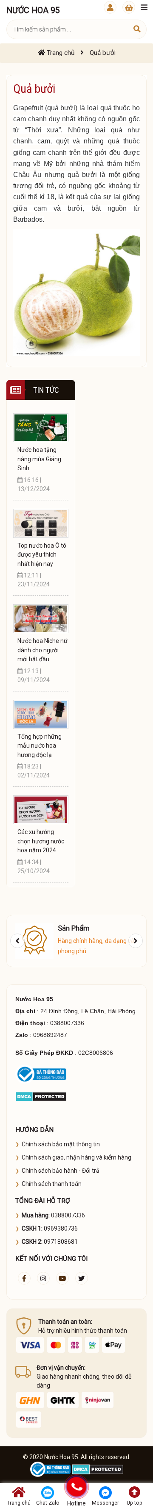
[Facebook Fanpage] (24, 1278)
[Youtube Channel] (62, 1278)
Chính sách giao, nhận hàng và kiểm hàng (76, 1157)
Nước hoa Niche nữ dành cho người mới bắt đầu (42, 650)
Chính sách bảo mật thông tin (61, 1144)
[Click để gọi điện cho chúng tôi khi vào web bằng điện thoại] (76, 1486)
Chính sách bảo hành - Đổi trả (60, 1170)
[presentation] (17, 941)
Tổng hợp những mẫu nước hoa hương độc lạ (39, 745)
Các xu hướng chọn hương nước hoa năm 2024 (40, 841)
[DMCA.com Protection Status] (41, 1095)
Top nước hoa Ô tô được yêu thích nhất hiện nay (41, 554)
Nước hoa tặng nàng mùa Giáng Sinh (39, 458)
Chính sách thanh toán (52, 1183)
